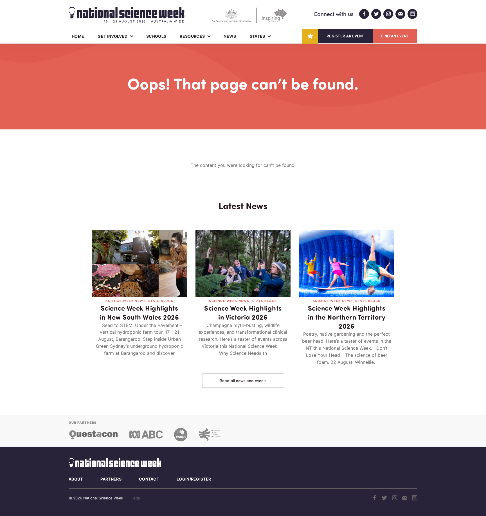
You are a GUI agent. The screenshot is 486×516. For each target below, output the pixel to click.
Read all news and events (243, 380)
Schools (156, 36)
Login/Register (194, 479)
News (230, 36)
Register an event (345, 36)
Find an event (395, 36)
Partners (111, 479)
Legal (136, 498)
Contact (149, 479)
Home (78, 36)
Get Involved (112, 36)
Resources (192, 36)
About (76, 479)
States (257, 36)
